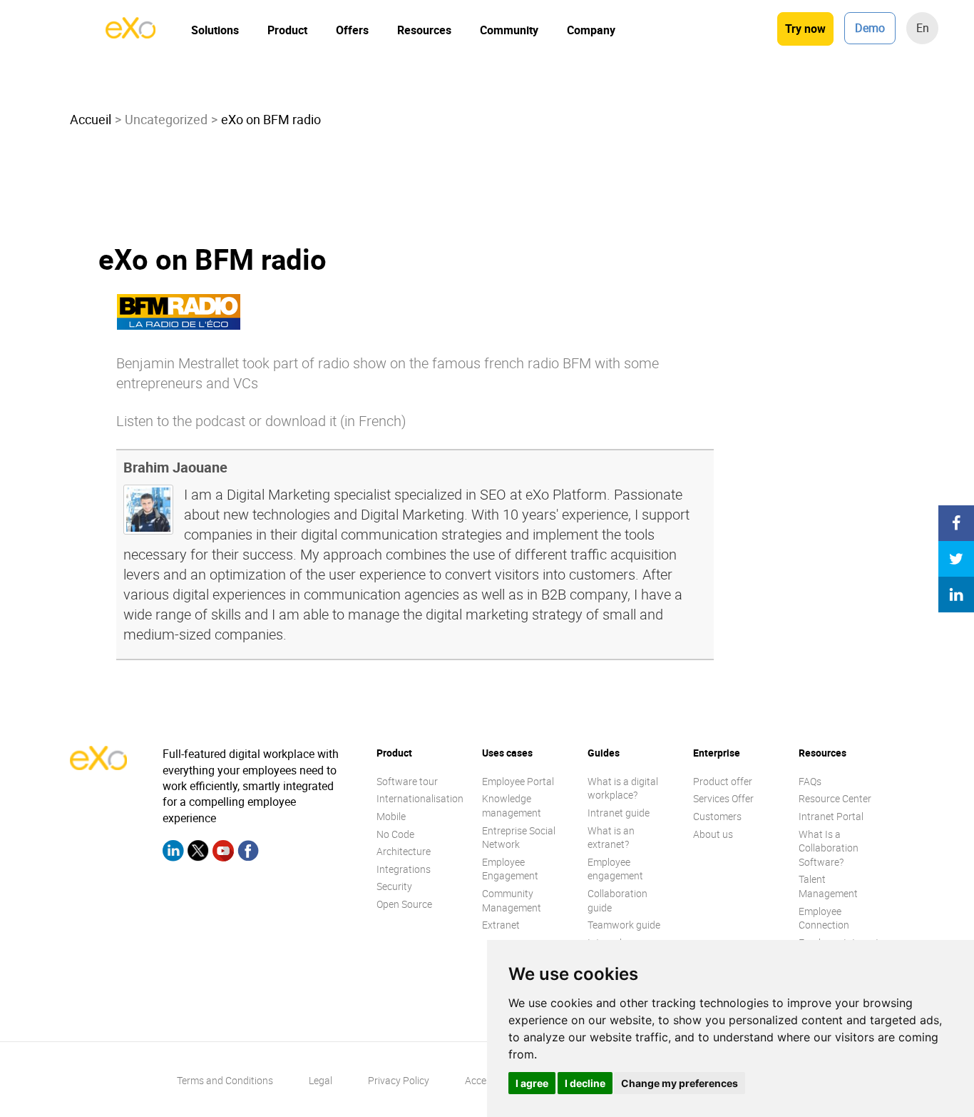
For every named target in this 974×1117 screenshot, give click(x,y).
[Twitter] (198, 853)
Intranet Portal (831, 816)
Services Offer (723, 798)
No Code (395, 834)
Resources (424, 30)
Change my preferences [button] (679, 1083)
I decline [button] (585, 1083)
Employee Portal (518, 781)
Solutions (215, 30)
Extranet (501, 924)
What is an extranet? (611, 837)
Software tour (407, 781)
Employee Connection (824, 918)
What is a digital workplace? (623, 788)
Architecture (403, 851)
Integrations (403, 869)
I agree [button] (532, 1083)
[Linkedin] (173, 853)
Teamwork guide (624, 924)
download (295, 420)
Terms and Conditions (225, 1080)
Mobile (391, 816)
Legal (320, 1080)
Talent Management (828, 886)
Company (591, 30)
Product (287, 30)
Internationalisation (419, 798)
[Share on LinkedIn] (956, 594)
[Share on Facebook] (956, 523)
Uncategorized (166, 119)
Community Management (511, 900)
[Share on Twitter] (956, 559)
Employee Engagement (510, 869)
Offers (352, 30)
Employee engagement (615, 869)
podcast (220, 420)
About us (713, 834)
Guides (604, 752)
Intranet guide (619, 812)
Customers (717, 816)
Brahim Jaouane (175, 467)
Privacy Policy (398, 1080)
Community (509, 30)
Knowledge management (511, 805)
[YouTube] (223, 853)
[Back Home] (130, 34)
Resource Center (835, 798)
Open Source (404, 904)
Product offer (722, 781)
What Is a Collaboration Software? (828, 848)
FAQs (810, 781)
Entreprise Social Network (518, 837)
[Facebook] (248, 853)
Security (394, 886)
